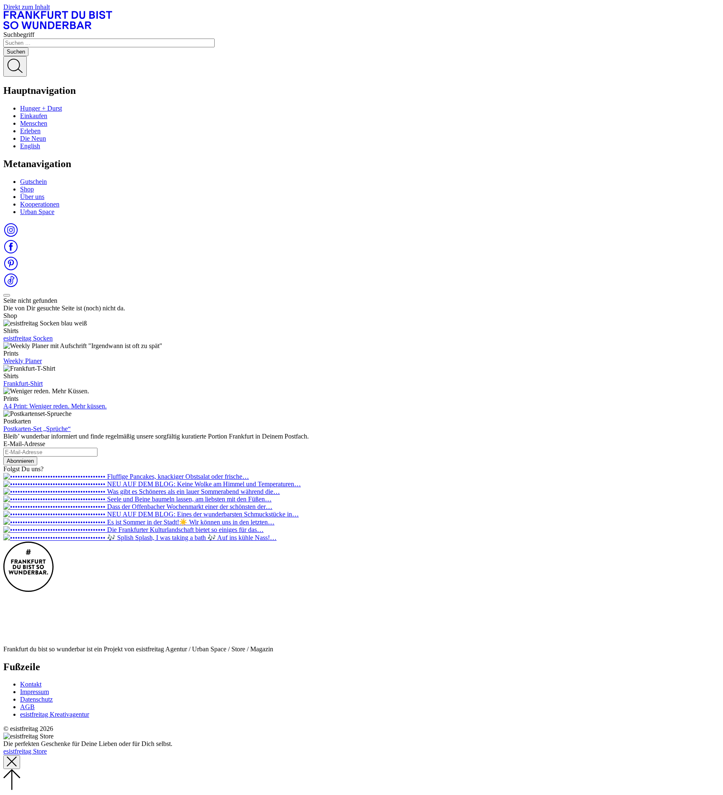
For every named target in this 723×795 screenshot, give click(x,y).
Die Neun (33, 138)
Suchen (16, 52)
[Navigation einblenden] (6, 295)
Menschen (33, 123)
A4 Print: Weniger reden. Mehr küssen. (55, 406)
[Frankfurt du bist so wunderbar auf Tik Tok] (10, 285)
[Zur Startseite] (57, 27)
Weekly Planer (22, 360)
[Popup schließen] (11, 762)
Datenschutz (36, 699)
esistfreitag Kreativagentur (54, 714)
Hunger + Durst (41, 108)
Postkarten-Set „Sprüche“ (37, 428)
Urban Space (37, 211)
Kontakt (30, 684)
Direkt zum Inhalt (26, 6)
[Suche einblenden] (15, 66)
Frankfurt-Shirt (23, 383)
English (30, 146)
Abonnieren (20, 461)
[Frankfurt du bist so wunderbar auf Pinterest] (10, 268)
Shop (27, 189)
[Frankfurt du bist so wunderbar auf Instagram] (10, 235)
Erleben (30, 130)
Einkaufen (33, 115)
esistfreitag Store (25, 751)
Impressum (34, 691)
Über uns (32, 196)
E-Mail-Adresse (24, 443)
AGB (27, 706)
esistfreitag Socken (28, 338)
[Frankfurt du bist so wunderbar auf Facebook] (10, 252)
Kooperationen (39, 204)
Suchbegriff (18, 34)
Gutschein (33, 181)
